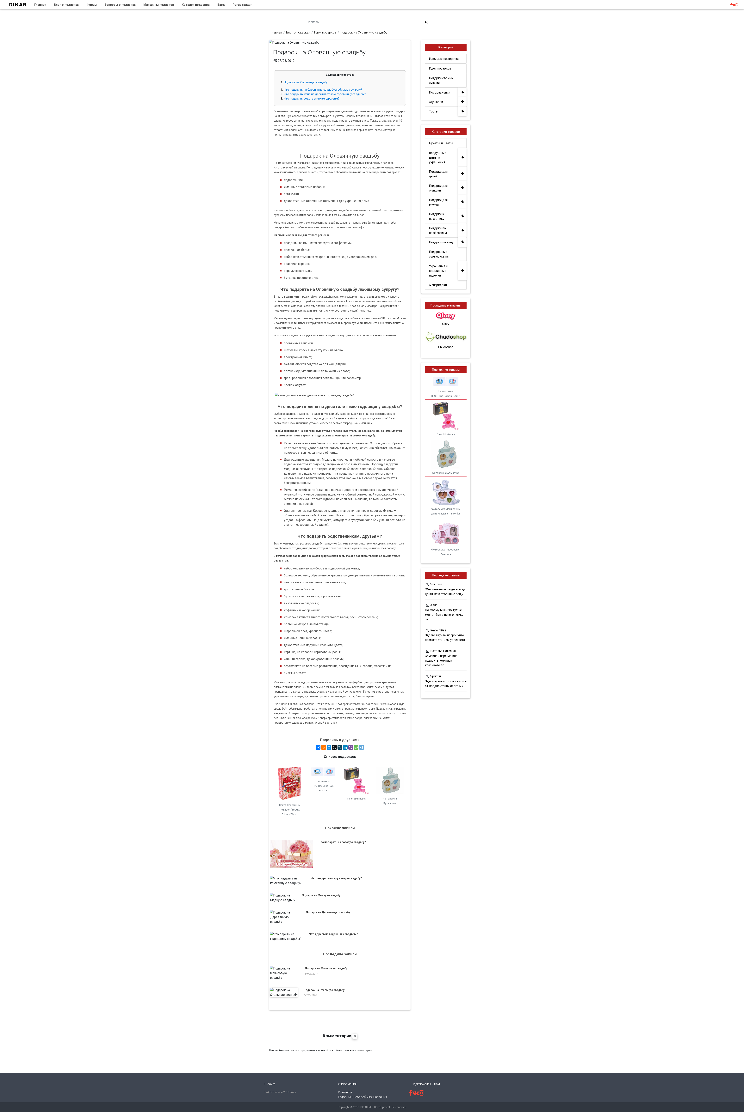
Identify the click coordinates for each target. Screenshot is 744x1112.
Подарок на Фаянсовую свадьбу (326, 968)
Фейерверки (438, 285)
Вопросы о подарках (120, 5)
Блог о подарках (66, 5)
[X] (334, 747)
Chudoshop (445, 347)
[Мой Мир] (329, 747)
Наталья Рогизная (443, 651)
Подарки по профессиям (438, 230)
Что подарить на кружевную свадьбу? (336, 878)
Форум (91, 5)
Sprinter (435, 676)
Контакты (345, 1092)
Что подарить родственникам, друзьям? (311, 98)
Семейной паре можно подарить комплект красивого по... (441, 660)
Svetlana (436, 584)
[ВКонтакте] (318, 747)
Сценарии (436, 102)
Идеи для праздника (444, 59)
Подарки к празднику (436, 216)
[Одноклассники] (323, 747)
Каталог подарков (196, 5)
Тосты (433, 111)
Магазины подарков (158, 5)
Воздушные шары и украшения (437, 157)
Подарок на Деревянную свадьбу (328, 912)
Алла (433, 605)
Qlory (445, 324)
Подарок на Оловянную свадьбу (305, 82)
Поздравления (439, 92)
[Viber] (350, 747)
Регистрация (242, 5)
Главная (40, 5)
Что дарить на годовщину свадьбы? (333, 934)
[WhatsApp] (356, 747)
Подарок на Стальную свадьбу (324, 990)
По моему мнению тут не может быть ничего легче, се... (444, 614)
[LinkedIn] (345, 747)
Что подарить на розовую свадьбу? (342, 842)
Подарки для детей (438, 174)
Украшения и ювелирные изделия (438, 270)
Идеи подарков (440, 68)
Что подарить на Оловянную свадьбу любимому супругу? (323, 89)
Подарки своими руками (441, 80)
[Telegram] (361, 747)
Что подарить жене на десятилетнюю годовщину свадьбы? (325, 94)
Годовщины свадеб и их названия (362, 1097)
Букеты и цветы (441, 143)
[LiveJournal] (340, 747)
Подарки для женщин (438, 188)
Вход (221, 5)
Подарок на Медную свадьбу (321, 895)
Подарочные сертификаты (439, 254)
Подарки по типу (441, 242)
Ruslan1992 (438, 630)
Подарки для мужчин (438, 202)
